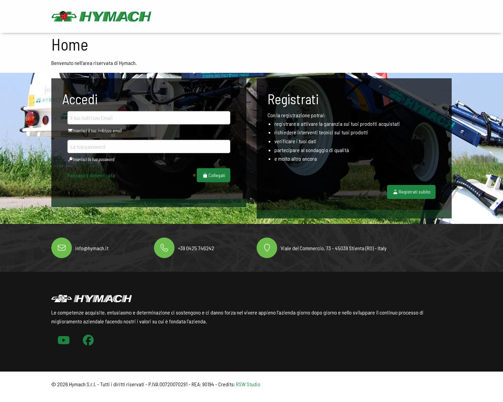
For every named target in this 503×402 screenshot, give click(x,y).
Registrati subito (414, 192)
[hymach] (101, 15)
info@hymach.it (91, 248)
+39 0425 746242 (196, 248)
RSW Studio (248, 384)
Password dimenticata (91, 175)
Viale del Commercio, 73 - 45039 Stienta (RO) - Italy (334, 248)
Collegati (216, 175)
